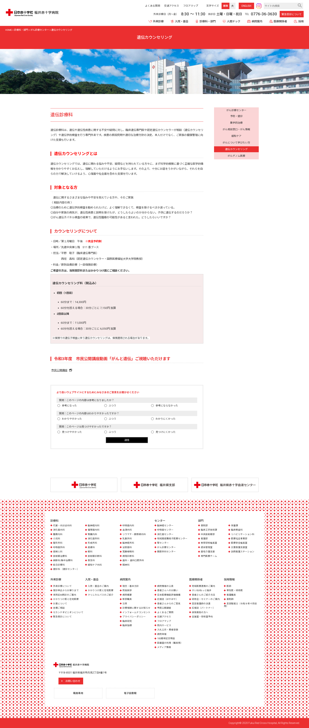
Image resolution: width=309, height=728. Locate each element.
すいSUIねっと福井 (201, 590)
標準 (225, 5)
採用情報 (229, 579)
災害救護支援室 (239, 547)
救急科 (91, 560)
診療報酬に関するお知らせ (136, 608)
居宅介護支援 (208, 551)
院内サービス (164, 625)
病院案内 (257, 21)
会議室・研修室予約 (202, 616)
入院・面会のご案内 (98, 586)
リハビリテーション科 (242, 534)
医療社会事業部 (239, 538)
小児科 (56, 538)
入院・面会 (181, 21)
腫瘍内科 (57, 534)
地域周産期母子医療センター (172, 538)
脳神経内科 (93, 525)
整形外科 (57, 542)
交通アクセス (164, 616)
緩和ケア (236, 136)
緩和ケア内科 (95, 564)
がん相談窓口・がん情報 (236, 129)
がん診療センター (236, 110)
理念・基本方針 (130, 586)
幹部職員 (127, 599)
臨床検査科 (237, 529)
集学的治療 (236, 122)
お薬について (60, 603)
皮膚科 (91, 547)
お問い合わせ (72, 681)
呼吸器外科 (59, 547)
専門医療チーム (209, 556)
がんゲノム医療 (236, 156)
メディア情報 (164, 647)
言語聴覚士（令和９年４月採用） (240, 604)
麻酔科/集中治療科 (63, 560)
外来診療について (62, 586)
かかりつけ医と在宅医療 (66, 599)
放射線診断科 (95, 556)
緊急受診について (292, 14)
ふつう (112, 405)
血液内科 (127, 529)
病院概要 (127, 594)
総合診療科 (59, 564)
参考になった (69, 405)
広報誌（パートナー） (203, 608)
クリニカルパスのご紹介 (100, 594)
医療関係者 (280, 21)
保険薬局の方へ (200, 612)
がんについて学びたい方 (236, 142)
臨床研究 (127, 621)
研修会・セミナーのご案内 (206, 599)
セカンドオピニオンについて (68, 612)
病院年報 (161, 634)
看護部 (204, 538)
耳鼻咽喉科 (128, 551)
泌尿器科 (127, 547)
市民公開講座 (59, 370)
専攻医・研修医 (235, 590)
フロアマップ (164, 621)
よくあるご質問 (165, 612)
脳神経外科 (128, 542)
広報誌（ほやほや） (167, 599)
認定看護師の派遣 (201, 603)
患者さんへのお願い (167, 590)
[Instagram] (258, 6)
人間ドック (233, 21)
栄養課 (234, 525)
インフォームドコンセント (136, 612)
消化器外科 (93, 538)
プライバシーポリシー (134, 616)
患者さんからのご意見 (168, 603)
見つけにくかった (166, 432)
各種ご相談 (59, 608)
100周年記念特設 (166, 638)
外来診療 (158, 21)
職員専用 (78, 693)
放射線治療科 (60, 556)
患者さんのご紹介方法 (203, 594)
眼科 (90, 551)
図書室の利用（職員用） (170, 643)
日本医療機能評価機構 (168, 594)
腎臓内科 (92, 534)
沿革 (124, 603)
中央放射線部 (208, 534)
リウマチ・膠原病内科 (134, 534)
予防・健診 (236, 116)
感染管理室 (206, 547)
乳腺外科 (127, 538)
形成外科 (92, 542)
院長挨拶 (127, 590)
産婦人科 (57, 551)
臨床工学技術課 (209, 529)
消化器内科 (59, 529)
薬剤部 (204, 525)
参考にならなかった (167, 405)
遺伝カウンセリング (236, 149)
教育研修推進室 (209, 542)
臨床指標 (127, 625)
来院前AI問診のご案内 (64, 594)
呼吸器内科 (128, 525)
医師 (229, 586)
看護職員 (231, 594)
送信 (126, 440)
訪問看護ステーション (242, 551)
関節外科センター (166, 551)
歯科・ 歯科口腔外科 (133, 560)
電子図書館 (130, 693)
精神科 (125, 564)
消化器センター (165, 534)
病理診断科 (128, 556)
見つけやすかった (72, 432)
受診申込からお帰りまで (66, 590)
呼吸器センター (165, 529)
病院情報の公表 (165, 586)
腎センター (163, 542)
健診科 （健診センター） (66, 569)
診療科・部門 (208, 21)
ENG (246, 5)
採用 (301, 21)
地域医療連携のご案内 (203, 586)
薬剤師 (230, 599)
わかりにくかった (166, 418)
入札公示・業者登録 (167, 629)
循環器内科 (93, 529)
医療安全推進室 (239, 542)
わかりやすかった (72, 418)
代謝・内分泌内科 (62, 525)
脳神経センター (165, 525)
